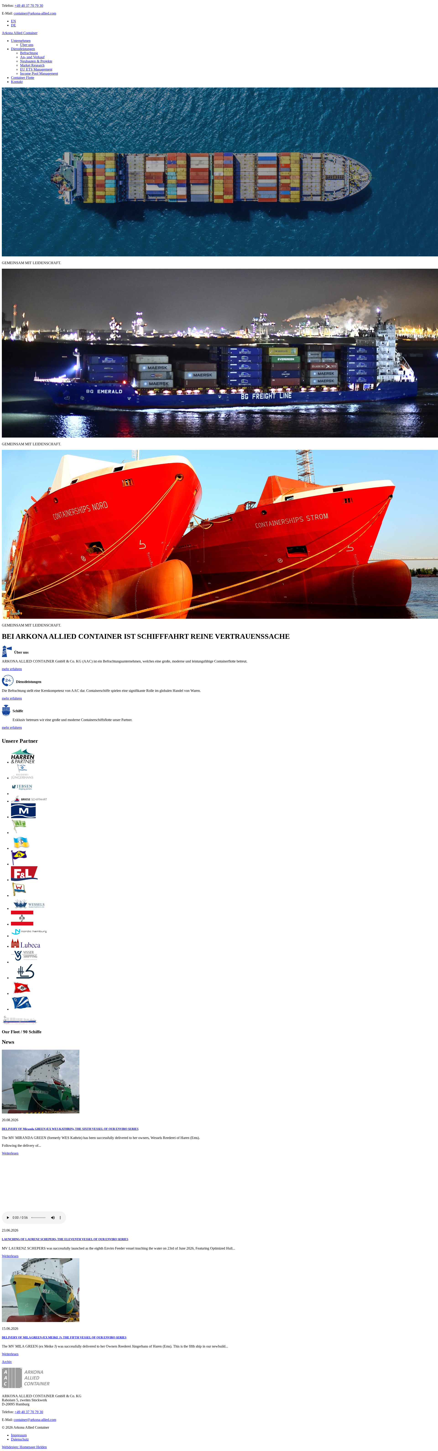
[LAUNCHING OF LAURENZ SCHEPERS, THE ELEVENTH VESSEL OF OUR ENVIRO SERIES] (219, 1190)
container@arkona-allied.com (35, 13)
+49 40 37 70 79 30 (29, 6)
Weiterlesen (10, 1153)
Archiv (7, 1362)
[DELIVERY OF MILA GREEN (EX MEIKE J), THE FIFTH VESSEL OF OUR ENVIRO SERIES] (40, 1321)
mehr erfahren (12, 669)
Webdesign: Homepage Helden (24, 1447)
